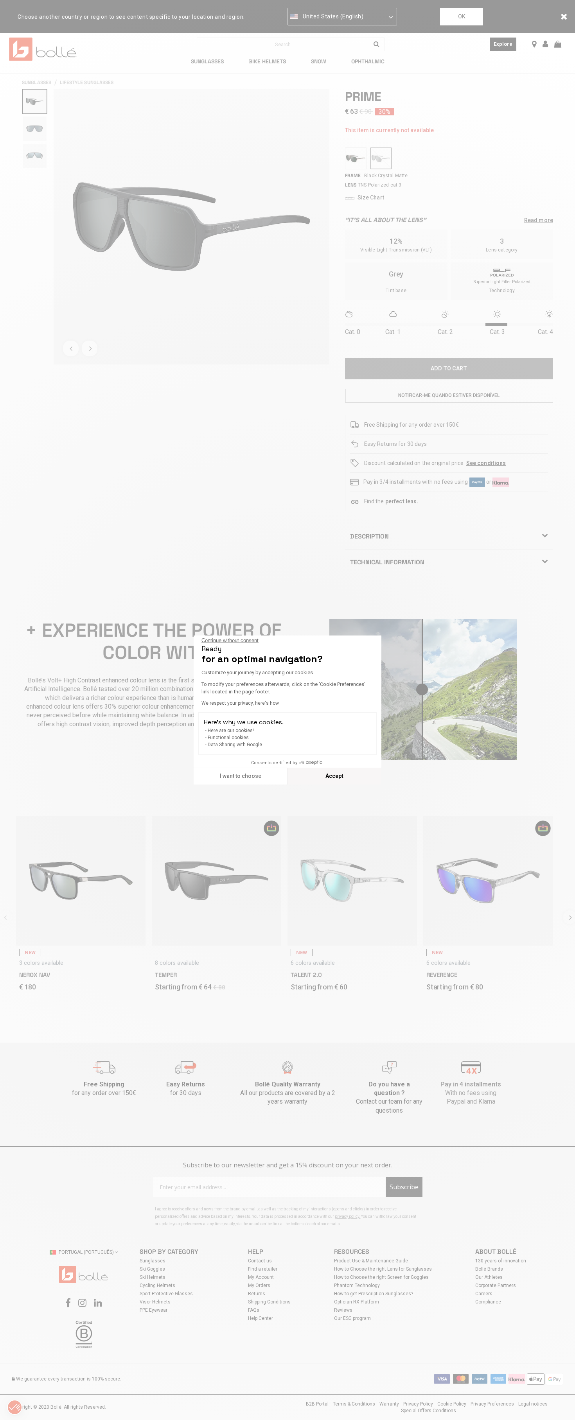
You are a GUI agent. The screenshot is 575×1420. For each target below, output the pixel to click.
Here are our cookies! (231, 730)
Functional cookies (228, 737)
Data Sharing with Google (235, 744)
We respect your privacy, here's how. (240, 703)
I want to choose (240, 776)
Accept (334, 776)
